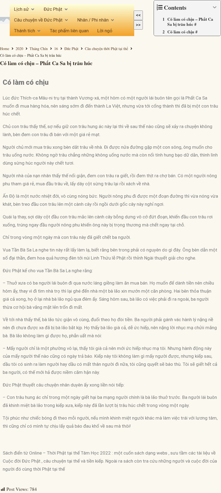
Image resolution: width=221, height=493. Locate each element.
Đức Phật (71, 48)
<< (138, 15)
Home (4, 48)
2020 (19, 48)
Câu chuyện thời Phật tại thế (106, 48)
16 (56, 48)
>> (138, 24)
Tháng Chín (39, 48)
